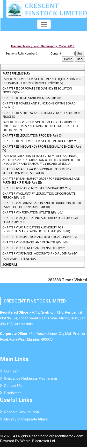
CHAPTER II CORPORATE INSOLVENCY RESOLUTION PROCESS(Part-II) (37, 90)
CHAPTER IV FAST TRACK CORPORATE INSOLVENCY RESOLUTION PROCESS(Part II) (36, 171)
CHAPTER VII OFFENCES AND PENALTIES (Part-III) (35, 248)
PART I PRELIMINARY (16, 74)
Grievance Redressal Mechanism (30, 378)
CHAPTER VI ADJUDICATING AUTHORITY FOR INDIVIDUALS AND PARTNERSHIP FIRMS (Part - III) (36, 229)
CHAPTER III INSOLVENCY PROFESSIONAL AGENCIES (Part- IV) (42, 148)
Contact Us (13, 386)
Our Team (12, 371)
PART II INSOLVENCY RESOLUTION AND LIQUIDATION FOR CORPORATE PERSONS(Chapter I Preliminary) (41, 81)
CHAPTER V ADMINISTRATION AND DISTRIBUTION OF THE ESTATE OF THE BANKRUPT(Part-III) (42, 205)
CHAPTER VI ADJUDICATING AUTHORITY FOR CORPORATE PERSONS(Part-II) (41, 220)
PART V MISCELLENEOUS (19, 259)
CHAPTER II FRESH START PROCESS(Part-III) (31, 98)
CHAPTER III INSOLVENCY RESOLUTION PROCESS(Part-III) (41, 141)
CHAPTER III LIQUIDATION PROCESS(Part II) (32, 136)
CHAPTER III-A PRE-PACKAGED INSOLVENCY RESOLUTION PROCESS (41, 115)
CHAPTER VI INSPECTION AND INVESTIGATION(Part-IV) (39, 237)
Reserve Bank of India (21, 412)
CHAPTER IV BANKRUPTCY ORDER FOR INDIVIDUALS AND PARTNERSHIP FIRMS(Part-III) (41, 181)
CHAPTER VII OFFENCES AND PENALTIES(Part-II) (35, 242)
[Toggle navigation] (44, 24)
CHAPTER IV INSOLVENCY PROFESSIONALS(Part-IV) (36, 188)
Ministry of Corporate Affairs (26, 419)
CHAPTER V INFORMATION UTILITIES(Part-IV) (32, 212)
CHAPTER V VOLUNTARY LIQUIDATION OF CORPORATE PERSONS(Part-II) (39, 195)
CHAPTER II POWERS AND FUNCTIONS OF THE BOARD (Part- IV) (39, 105)
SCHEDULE (9, 265)
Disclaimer (12, 393)
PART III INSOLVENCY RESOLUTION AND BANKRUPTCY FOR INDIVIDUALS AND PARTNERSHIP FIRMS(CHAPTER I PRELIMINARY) (40, 126)
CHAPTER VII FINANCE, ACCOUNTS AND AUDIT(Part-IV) (40, 253)
